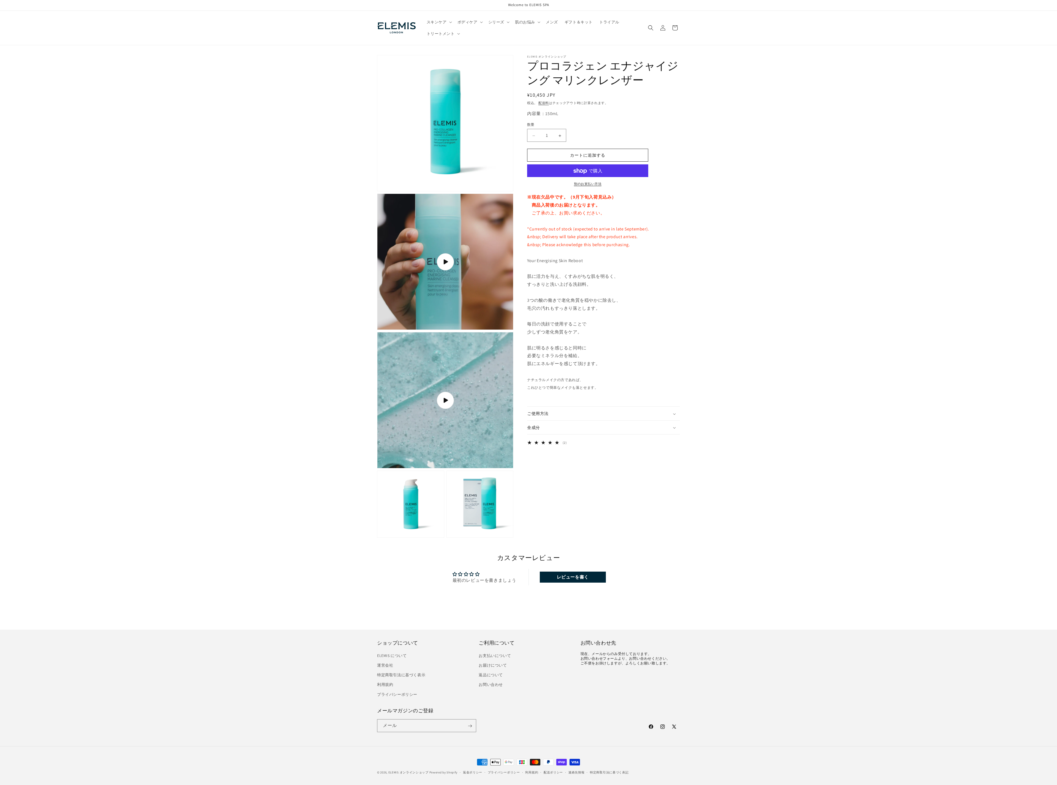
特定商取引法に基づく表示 (401, 674)
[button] (438, 22)
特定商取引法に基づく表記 (609, 772)
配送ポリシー (553, 772)
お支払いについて (495, 655)
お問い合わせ (491, 684)
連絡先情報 (576, 772)
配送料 (543, 103)
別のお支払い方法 (587, 184)
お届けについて (493, 664)
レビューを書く (573, 577)
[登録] (470, 725)
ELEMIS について (392, 655)
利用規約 (385, 684)
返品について (491, 674)
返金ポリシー (472, 772)
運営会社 (385, 664)
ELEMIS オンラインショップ (408, 772)
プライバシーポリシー (397, 694)
